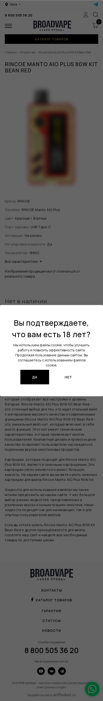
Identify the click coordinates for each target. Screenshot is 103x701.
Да (34, 377)
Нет (68, 377)
